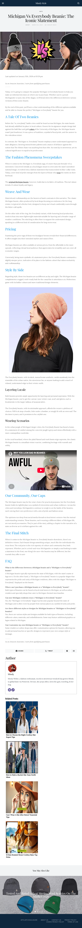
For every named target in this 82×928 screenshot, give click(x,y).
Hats (41, 11)
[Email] (9, 689)
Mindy (28, 25)
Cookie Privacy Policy (55, 922)
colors (32, 129)
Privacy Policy (70, 920)
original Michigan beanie (19, 182)
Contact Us (56, 920)
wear (59, 173)
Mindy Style (41, 3)
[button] (35, 911)
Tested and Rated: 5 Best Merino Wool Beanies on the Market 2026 (41, 894)
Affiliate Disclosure (29, 920)
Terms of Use (72, 922)
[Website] (13, 689)
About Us (44, 920)
